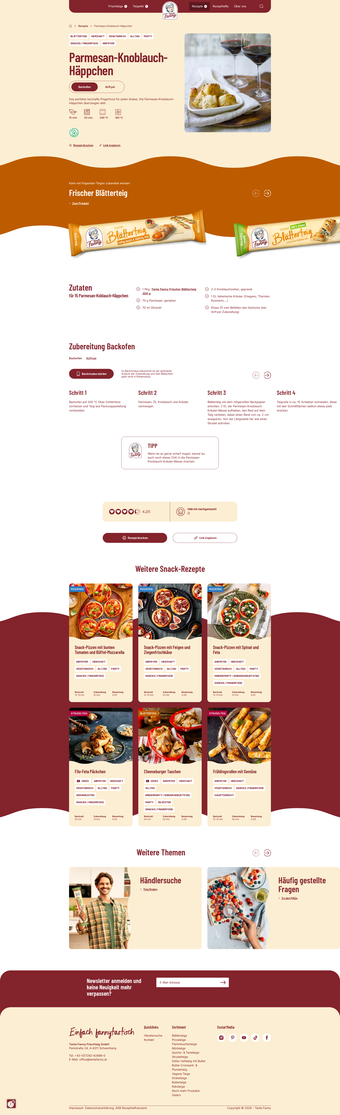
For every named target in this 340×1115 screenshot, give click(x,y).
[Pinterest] (232, 1037)
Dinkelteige (179, 1078)
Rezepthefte (220, 6)
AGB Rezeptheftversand (131, 1108)
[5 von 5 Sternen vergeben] (137, 511)
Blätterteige (179, 1035)
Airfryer (109, 43)
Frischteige (115, 6)
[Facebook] (266, 1037)
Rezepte (197, 6)
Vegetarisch (117, 36)
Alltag (135, 36)
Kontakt (149, 1040)
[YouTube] (244, 1037)
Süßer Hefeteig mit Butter (189, 1061)
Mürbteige (178, 1048)
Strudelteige (180, 1057)
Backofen (84, 87)
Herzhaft (97, 36)
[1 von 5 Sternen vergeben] (112, 511)
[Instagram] (221, 1037)
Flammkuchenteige (184, 1044)
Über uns (240, 6)
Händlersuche (153, 1035)
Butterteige (179, 1082)
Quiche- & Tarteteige (185, 1052)
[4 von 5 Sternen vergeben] (131, 511)
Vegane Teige (181, 1074)
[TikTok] (255, 1037)
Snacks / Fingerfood (84, 43)
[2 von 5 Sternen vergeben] (118, 511)
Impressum (76, 1108)
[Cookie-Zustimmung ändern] (11, 1103)
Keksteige (178, 1086)
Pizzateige (179, 1040)
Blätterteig (78, 36)
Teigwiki (138, 6)
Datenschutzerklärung (99, 1108)
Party (148, 36)
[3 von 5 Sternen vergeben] (125, 511)
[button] (125, 6)
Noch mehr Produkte (186, 1091)
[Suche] (261, 6)
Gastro (176, 1095)
